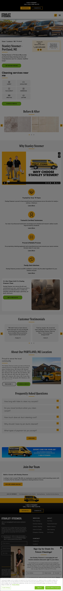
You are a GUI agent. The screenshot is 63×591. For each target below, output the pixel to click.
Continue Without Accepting (53, 587)
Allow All (39, 587)
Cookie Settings (6, 587)
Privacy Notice (15, 584)
